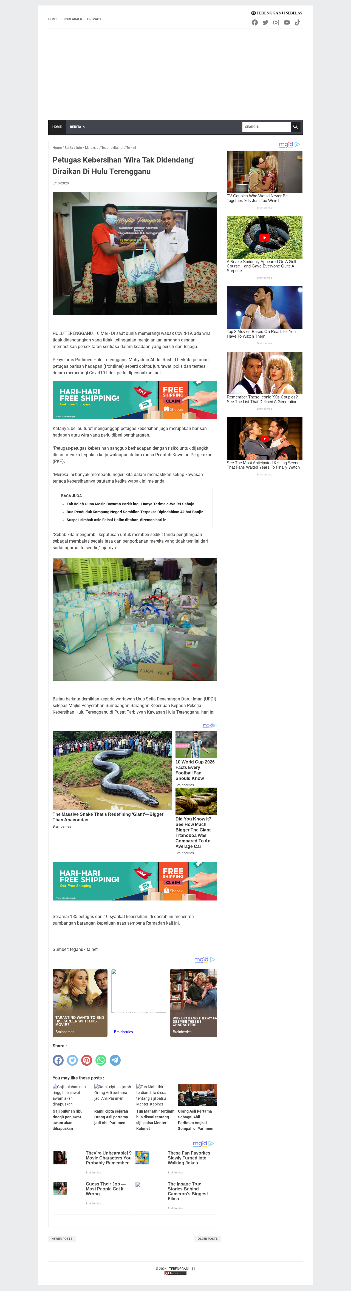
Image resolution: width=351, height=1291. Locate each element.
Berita (75, 127)
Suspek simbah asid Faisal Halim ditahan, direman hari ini (117, 520)
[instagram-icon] (276, 22)
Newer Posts (62, 1239)
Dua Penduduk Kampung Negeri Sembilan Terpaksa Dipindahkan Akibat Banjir (135, 512)
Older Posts (208, 1239)
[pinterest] (86, 1060)
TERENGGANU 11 (182, 1269)
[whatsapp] (100, 1060)
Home (53, 19)
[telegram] (115, 1060)
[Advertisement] (175, 70)
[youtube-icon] (287, 22)
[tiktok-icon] (298, 22)
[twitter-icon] (266, 22)
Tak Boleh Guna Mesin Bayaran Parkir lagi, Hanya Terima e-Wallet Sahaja (130, 504)
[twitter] (72, 1060)
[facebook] (58, 1060)
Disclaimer (72, 19)
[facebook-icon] (255, 22)
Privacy (94, 19)
